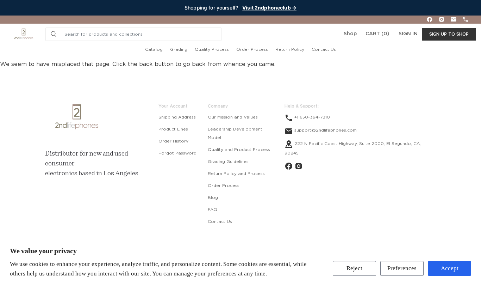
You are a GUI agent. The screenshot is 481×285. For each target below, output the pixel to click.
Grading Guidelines (228, 161)
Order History (173, 141)
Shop (350, 33)
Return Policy (289, 49)
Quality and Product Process (239, 149)
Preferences (402, 268)
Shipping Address (177, 117)
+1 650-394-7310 (311, 117)
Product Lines (173, 129)
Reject (354, 268)
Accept (449, 268)
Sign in (408, 33)
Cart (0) (377, 33)
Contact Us (324, 49)
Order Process (252, 49)
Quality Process (212, 49)
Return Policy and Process (236, 173)
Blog (213, 197)
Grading (178, 49)
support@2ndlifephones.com (325, 130)
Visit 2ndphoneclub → (269, 8)
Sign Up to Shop (449, 34)
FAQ (212, 209)
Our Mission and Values (233, 117)
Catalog (154, 49)
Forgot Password (177, 153)
